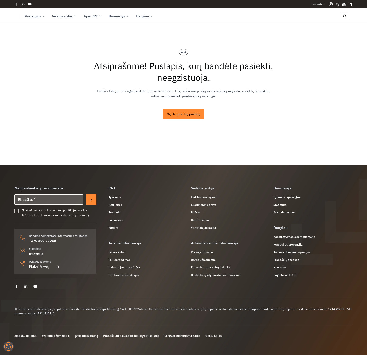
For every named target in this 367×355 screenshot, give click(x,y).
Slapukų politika (25, 336)
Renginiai (114, 212)
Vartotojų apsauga (203, 228)
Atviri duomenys (284, 212)
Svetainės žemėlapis (56, 336)
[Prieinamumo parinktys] (331, 4)
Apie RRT (91, 16)
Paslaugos (33, 16)
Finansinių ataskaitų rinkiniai (211, 267)
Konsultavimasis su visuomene (294, 237)
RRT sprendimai (119, 260)
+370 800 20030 (42, 241)
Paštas (195, 212)
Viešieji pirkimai (202, 252)
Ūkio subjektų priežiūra (124, 267)
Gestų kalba (213, 336)
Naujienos (115, 205)
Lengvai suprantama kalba (182, 336)
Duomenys (117, 16)
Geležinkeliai (200, 220)
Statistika (280, 205)
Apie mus (114, 197)
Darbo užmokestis (203, 260)
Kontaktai (317, 4)
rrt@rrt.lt (36, 253)
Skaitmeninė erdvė (203, 205)
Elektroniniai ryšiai (203, 197)
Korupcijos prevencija (288, 244)
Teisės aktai (116, 252)
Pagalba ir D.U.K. (284, 275)
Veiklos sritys (62, 16)
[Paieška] (345, 16)
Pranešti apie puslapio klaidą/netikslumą (131, 336)
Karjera (113, 228)
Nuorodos (280, 267)
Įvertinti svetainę (86, 336)
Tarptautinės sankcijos (123, 275)
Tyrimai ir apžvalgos (286, 197)
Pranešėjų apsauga (286, 260)
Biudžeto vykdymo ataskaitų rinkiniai (216, 275)
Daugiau (142, 16)
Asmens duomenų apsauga (291, 252)
